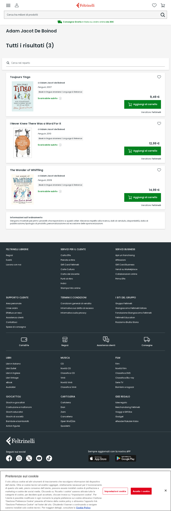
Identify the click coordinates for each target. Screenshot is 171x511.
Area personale (13, 303)
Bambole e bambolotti (17, 421)
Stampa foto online (70, 288)
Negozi (9, 255)
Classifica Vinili (68, 387)
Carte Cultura (67, 269)
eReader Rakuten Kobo (126, 421)
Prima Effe (120, 278)
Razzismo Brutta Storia (127, 322)
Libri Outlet (11, 368)
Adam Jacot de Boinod (52, 82)
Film (117, 363)
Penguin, (42, 87)
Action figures (13, 425)
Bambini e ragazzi (124, 387)
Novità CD (66, 368)
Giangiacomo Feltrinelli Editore (130, 308)
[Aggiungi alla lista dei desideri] (159, 77)
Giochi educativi (14, 411)
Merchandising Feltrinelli (127, 407)
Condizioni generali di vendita (76, 303)
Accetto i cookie (141, 491)
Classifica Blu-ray (124, 377)
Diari (63, 407)
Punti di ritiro (67, 278)
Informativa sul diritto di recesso (77, 308)
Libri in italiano (13, 363)
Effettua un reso (14, 312)
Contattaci (11, 322)
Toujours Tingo (20, 77)
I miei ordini (12, 308)
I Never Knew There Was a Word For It (35, 123)
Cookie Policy (83, 507)
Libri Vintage (12, 377)
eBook (9, 382)
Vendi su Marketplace (126, 269)
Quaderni (65, 425)
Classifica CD (68, 373)
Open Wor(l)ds (68, 421)
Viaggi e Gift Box (123, 411)
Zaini (63, 411)
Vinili (63, 377)
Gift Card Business (124, 264)
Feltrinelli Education (125, 317)
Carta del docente (70, 274)
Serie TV (119, 382)
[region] (85, 491)
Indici (63, 283)
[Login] (17, 5)
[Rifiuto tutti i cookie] (165, 490)
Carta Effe (66, 255)
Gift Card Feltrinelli (70, 264)
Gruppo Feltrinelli (123, 303)
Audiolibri (11, 387)
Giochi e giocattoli (15, 402)
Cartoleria (66, 402)
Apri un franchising (125, 255)
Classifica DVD (122, 373)
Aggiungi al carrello (145, 104)
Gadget (119, 416)
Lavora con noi (13, 264)
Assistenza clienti (15, 317)
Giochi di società (14, 416)
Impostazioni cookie (115, 491)
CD (62, 363)
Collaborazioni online (126, 274)
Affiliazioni (120, 260)
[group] (85, 22)
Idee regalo (121, 402)
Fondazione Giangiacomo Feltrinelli (133, 312)
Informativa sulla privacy (73, 312)
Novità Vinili (66, 382)
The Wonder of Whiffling (26, 170)
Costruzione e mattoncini (19, 407)
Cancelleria (66, 416)
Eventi (9, 260)
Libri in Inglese (13, 373)
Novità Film (121, 368)
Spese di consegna (16, 326)
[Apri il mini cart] (163, 5)
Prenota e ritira (68, 260)
